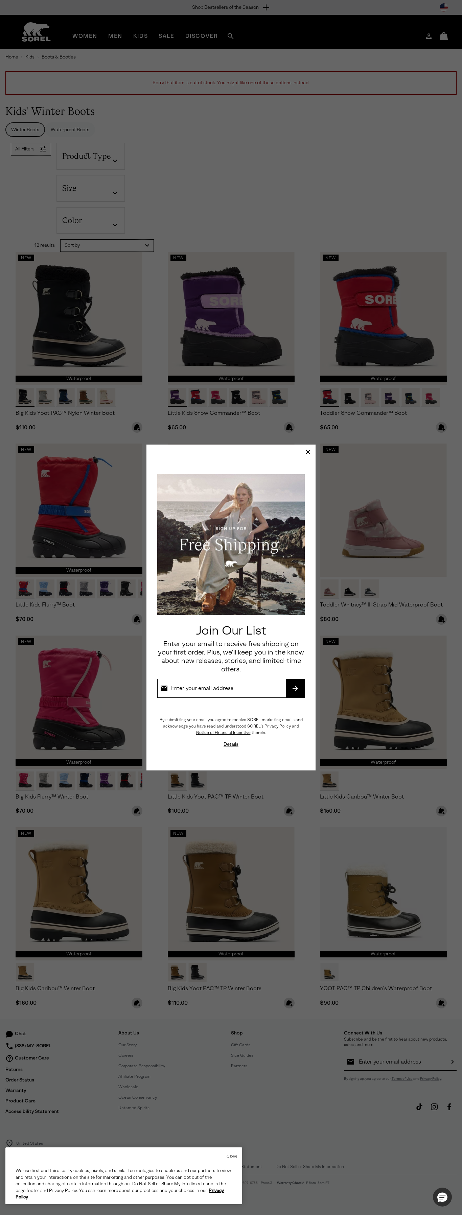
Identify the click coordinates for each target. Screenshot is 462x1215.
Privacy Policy (277, 726)
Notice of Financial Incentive (223, 733)
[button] (442, 1197)
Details (231, 744)
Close (232, 1156)
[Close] (308, 452)
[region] (123, 1175)
